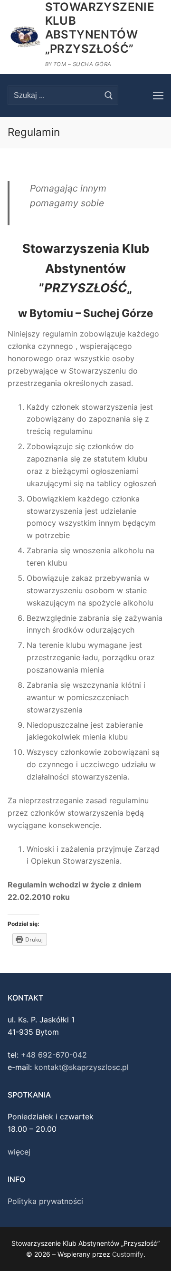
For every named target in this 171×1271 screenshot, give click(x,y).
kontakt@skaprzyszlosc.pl (81, 1067)
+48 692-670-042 (54, 1054)
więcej (19, 1151)
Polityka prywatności (45, 1201)
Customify (127, 1254)
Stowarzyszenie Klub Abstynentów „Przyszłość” (100, 28)
